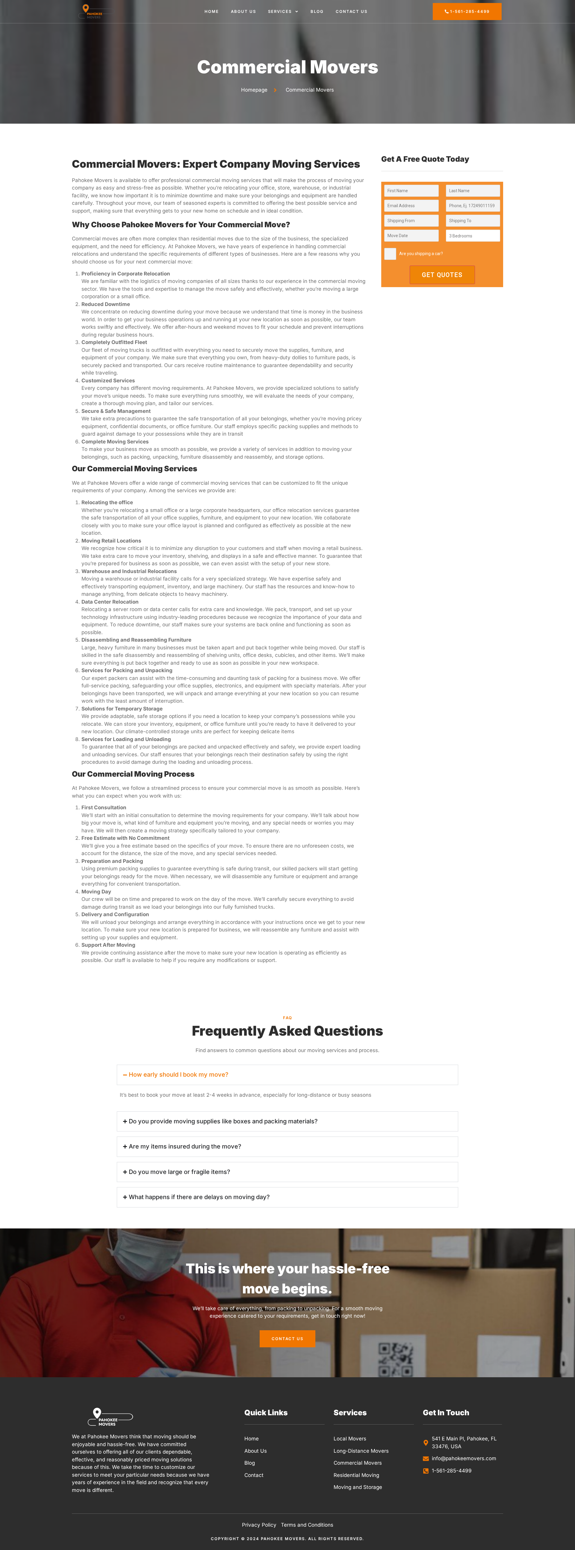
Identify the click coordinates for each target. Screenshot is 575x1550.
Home (212, 11)
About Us (243, 11)
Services (280, 11)
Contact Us (351, 11)
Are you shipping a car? (421, 253)
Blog (317, 11)
